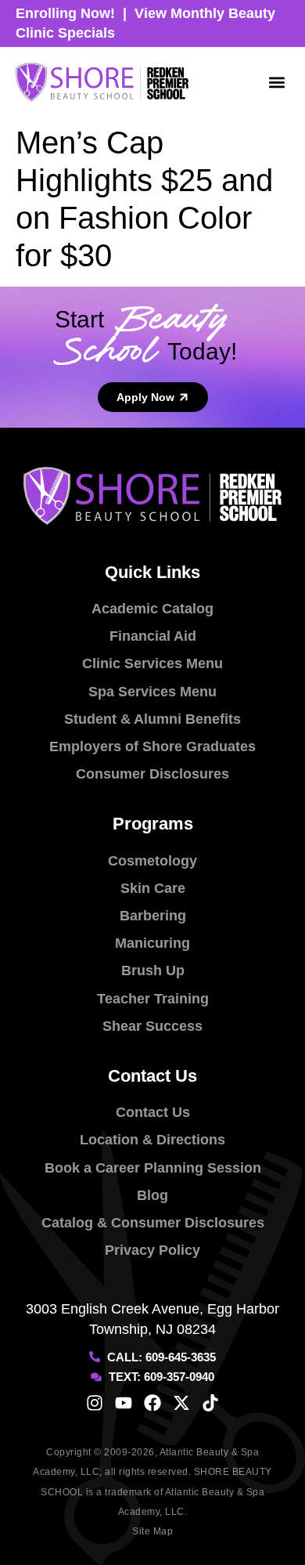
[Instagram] (94, 1402)
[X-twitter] (181, 1402)
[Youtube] (123, 1402)
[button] (276, 83)
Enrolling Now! (65, 13)
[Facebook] (152, 1402)
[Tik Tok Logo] (210, 1402)
